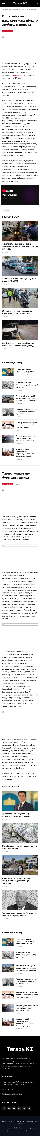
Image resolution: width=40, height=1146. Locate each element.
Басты (9, 1128)
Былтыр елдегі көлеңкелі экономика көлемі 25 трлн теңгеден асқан (27, 425)
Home (4, 10)
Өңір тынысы (7, 31)
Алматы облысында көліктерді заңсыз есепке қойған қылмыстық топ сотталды (20, 246)
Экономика (30, 1131)
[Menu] (3, 3)
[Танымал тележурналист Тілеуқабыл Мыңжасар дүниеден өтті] (8, 412)
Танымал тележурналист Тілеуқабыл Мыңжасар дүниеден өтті (26, 411)
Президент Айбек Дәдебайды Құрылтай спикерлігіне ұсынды (25, 371)
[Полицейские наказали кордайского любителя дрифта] (20, 47)
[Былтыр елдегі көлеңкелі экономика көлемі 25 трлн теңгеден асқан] (8, 425)
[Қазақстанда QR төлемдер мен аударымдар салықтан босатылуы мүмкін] (8, 452)
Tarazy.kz (20, 1123)
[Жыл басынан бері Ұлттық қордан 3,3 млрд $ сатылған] (8, 385)
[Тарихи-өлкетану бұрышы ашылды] (20, 500)
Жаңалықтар (7, 484)
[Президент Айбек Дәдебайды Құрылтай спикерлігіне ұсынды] (8, 372)
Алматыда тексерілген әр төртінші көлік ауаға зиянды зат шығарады (27, 438)
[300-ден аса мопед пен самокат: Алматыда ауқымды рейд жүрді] (20, 298)
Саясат (20, 1131)
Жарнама (31, 1128)
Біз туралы (12, 1131)
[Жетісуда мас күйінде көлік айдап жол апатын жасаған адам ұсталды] (20, 330)
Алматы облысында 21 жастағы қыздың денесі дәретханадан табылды (26, 398)
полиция (6, 210)
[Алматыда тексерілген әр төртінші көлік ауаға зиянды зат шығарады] (8, 439)
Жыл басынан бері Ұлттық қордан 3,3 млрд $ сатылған (27, 385)
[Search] (37, 3)
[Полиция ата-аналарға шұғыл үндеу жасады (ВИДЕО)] (20, 266)
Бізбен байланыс (20, 1128)
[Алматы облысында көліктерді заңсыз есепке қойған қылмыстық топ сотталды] (20, 231)
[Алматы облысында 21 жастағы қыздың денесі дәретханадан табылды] (8, 399)
